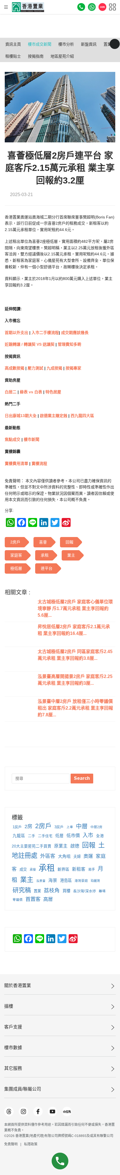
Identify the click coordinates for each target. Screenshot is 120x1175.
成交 (23, 869)
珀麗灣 (95, 880)
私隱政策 (30, 1144)
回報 (88, 845)
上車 (69, 827)
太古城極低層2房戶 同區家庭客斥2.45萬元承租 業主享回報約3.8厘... (75, 655)
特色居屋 (53, 392)
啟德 (74, 845)
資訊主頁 (13, 44)
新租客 (78, 869)
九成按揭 (55, 368)
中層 (82, 826)
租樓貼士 (13, 56)
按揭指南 (36, 56)
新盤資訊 (89, 44)
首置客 (32, 899)
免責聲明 (11, 1144)
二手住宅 (45, 836)
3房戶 (59, 827)
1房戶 (17, 827)
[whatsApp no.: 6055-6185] (92, 7)
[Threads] (9, 1111)
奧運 (88, 856)
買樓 (66, 891)
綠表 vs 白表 (31, 392)
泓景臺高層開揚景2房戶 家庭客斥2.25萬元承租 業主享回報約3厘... (75, 680)
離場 (102, 891)
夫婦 (77, 856)
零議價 (18, 899)
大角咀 (64, 856)
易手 (91, 870)
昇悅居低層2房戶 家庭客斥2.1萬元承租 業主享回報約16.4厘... (74, 630)
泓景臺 (40, 880)
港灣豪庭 (81, 880)
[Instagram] (23, 1111)
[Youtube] (52, 1111)
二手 (31, 836)
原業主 (61, 846)
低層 (59, 835)
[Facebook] (38, 1111)
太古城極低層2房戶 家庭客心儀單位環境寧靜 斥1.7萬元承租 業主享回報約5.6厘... (75, 608)
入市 (88, 835)
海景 (52, 880)
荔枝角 (52, 890)
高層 (48, 899)
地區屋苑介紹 (62, 56)
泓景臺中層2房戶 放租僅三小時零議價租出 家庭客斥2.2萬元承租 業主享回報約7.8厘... (75, 708)
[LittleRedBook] (67, 1111)
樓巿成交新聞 (39, 44)
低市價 (73, 835)
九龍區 (19, 835)
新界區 (63, 869)
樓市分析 (66, 44)
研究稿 (22, 890)
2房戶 (43, 826)
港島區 (66, 880)
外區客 (47, 856)
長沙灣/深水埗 (84, 891)
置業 (37, 891)
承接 (33, 869)
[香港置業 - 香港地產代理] (28, 7)
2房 (28, 826)
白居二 (10, 392)
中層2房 (96, 827)
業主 (26, 879)
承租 (47, 867)
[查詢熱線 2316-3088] (81, 7)
